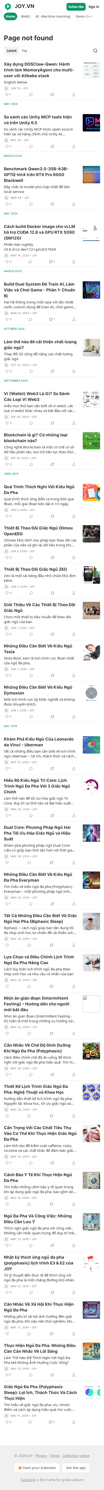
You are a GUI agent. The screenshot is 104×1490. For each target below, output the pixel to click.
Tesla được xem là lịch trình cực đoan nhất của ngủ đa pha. (39, 660)
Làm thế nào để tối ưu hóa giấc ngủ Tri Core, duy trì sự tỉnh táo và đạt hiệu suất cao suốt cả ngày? (37, 800)
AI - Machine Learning (53, 16)
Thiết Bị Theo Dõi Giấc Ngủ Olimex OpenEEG (38, 531)
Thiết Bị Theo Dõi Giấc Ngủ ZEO (35, 569)
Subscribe (76, 7)
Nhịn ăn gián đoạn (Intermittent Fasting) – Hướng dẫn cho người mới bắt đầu (36, 1004)
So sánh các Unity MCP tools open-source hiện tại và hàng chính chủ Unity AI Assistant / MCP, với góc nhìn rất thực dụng (40, 131)
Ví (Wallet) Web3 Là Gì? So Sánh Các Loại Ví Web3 (37, 396)
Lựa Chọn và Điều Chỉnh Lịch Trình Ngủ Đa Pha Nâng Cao (39, 959)
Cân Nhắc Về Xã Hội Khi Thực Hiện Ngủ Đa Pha (39, 1307)
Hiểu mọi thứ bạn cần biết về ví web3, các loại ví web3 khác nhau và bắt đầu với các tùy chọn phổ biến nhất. (38, 408)
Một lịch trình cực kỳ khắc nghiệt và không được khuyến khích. (39, 702)
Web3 (25, 16)
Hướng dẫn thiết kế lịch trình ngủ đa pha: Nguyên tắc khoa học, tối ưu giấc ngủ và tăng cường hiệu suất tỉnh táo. (38, 1101)
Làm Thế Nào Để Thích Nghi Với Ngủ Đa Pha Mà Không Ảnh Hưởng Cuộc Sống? (37, 1360)
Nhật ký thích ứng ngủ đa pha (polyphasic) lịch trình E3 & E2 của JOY (38, 1263)
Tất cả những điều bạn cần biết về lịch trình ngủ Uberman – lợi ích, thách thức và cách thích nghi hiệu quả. (39, 753)
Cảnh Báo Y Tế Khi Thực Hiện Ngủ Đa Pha (38, 1177)
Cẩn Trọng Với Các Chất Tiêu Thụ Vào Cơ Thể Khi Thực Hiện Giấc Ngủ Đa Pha (40, 1133)
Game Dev (84, 16)
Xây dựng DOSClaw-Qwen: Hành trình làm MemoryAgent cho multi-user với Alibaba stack (39, 70)
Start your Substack (39, 1467)
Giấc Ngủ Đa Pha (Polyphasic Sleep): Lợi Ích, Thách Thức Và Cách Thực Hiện (40, 1392)
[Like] (7, 862)
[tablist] (17, 50)
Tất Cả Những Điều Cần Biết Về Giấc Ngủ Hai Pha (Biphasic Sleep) (40, 918)
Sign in (94, 7)
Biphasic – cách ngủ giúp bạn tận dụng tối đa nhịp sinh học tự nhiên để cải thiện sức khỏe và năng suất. (39, 930)
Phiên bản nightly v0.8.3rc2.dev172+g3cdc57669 (30, 247)
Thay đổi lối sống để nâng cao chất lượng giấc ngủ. (38, 356)
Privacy (41, 1455)
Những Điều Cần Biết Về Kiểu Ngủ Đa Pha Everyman (38, 877)
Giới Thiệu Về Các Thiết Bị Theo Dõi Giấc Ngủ (39, 607)
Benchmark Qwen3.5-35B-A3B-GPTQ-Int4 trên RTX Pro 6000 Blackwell (36, 174)
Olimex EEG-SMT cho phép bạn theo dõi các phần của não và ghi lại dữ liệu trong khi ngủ (40, 542)
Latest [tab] (12, 50)
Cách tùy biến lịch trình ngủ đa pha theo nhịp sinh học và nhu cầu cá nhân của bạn (39, 971)
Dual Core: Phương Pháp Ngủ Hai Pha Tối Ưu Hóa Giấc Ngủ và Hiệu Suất (37, 833)
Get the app (76, 1467)
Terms (55, 1455)
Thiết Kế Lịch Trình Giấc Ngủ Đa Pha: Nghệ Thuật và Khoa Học (36, 1089)
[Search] (95, 50)
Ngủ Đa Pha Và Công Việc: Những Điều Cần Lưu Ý (38, 1219)
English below (15, 82)
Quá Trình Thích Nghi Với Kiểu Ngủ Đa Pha (39, 489)
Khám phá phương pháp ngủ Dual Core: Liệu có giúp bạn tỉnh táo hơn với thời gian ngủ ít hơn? (39, 847)
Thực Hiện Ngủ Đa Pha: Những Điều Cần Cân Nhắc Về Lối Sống (40, 1348)
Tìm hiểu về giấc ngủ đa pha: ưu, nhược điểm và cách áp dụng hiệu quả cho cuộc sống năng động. (38, 1407)
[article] (52, 79)
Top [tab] (24, 50)
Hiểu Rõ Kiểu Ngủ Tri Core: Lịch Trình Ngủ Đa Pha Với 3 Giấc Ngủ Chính (37, 786)
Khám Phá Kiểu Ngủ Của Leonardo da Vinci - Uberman (39, 742)
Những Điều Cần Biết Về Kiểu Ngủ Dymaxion (38, 690)
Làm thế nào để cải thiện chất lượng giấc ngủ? (40, 344)
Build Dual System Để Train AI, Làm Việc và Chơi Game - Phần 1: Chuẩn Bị (39, 290)
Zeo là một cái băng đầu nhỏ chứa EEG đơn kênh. (40, 578)
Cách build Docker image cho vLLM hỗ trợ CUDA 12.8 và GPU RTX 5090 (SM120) (39, 232)
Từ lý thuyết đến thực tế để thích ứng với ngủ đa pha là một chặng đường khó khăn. (39, 1277)
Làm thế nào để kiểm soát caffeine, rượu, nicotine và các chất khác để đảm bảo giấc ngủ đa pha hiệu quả (39, 1148)
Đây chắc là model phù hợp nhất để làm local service (37, 189)
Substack (28, 1479)
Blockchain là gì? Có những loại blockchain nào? (35, 438)
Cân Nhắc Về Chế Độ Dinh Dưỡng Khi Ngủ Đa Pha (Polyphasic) (37, 1048)
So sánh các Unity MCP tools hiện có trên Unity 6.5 (38, 120)
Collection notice (76, 1455)
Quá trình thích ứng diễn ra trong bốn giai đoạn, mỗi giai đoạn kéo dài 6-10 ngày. (39, 501)
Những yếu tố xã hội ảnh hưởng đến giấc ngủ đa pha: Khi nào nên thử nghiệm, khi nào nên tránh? (38, 1319)
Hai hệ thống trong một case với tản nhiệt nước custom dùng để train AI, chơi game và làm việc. (38, 304)
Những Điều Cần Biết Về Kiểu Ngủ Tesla (38, 649)
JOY (26, 88)
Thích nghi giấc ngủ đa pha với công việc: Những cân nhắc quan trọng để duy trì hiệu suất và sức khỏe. (40, 1230)
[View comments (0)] (31, 94)
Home (10, 16)
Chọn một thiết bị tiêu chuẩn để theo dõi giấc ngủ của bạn (37, 619)
